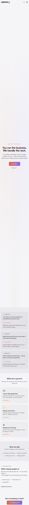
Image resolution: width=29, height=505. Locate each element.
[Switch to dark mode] (24, 2)
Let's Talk (14, 164)
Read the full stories (6, 486)
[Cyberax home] (5, 2)
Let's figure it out (14, 502)
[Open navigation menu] (27, 2)
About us (14, 168)
